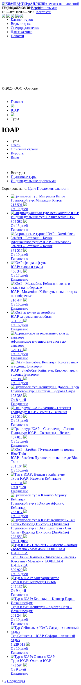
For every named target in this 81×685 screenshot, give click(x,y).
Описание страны (24, 149)
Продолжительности (53, 188)
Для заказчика (21, 32)
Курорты (17, 153)
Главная (17, 102)
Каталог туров (22, 19)
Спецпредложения (25, 28)
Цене (32, 188)
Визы (15, 157)
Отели (15, 145)
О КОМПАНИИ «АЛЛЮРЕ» (24, 4)
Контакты (43, 12)
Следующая (16, 681)
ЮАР (15, 110)
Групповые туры (23, 177)
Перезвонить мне (44, 8)
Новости (17, 36)
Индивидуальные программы (33, 181)
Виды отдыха (21, 24)
